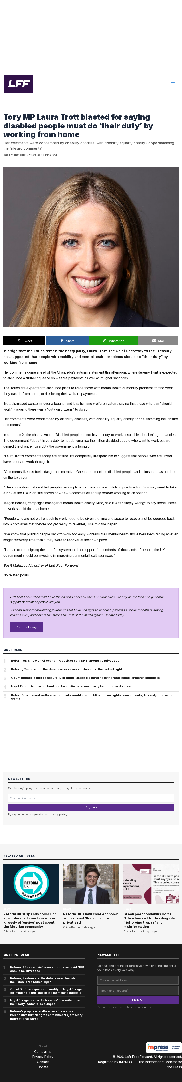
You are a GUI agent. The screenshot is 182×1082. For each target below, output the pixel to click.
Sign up (91, 807)
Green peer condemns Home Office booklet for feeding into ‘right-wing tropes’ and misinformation (149, 920)
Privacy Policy (42, 1057)
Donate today (26, 627)
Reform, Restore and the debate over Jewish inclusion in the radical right (66, 669)
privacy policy (58, 814)
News (7, 108)
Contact (43, 1062)
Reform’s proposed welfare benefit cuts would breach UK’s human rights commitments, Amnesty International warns (94, 697)
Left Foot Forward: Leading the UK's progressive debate (18, 84)
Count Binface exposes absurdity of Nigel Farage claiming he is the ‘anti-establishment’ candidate (85, 677)
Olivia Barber (11, 931)
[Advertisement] (91, 36)
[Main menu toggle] (173, 83)
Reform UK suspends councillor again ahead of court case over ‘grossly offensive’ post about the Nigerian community (29, 920)
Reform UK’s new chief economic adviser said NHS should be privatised (65, 660)
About (42, 1046)
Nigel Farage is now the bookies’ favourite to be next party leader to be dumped (71, 686)
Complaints (42, 1052)
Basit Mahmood (14, 154)
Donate (42, 1067)
